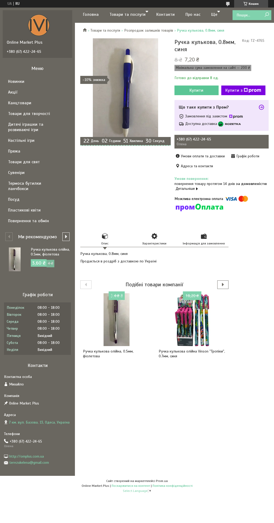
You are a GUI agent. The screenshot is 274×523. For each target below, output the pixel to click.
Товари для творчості (29, 113)
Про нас (192, 14)
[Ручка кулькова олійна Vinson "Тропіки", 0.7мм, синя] (192, 319)
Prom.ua (162, 481)
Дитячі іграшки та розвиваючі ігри (25, 127)
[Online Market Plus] (39, 25)
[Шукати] (266, 15)
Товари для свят (24, 162)
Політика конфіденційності (173, 486)
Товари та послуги (127, 14)
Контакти (165, 14)
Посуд (14, 199)
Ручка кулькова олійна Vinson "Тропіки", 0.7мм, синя (192, 353)
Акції (12, 92)
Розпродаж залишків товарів (148, 30)
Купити (196, 90)
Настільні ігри (21, 140)
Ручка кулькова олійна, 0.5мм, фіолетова (108, 353)
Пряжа (14, 151)
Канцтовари (19, 103)
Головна (91, 14)
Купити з (233, 90)
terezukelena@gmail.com (29, 462)
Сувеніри (16, 172)
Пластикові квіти (24, 210)
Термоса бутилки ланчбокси (24, 186)
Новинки (16, 81)
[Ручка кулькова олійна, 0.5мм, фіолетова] (116, 319)
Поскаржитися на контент (131, 486)
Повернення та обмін (28, 221)
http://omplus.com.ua (26, 456)
